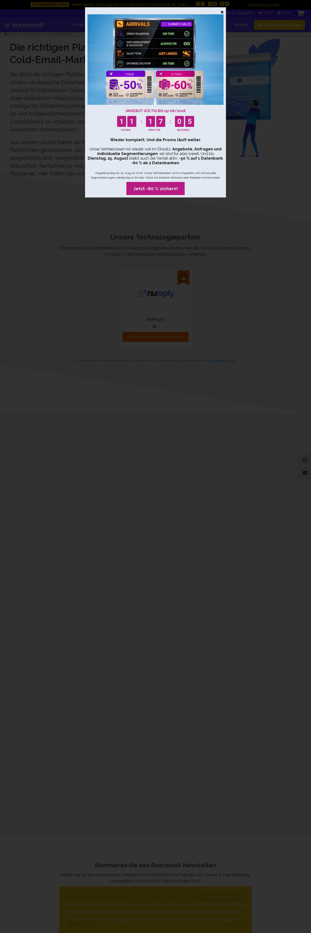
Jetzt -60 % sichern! (155, 188)
